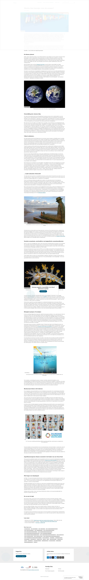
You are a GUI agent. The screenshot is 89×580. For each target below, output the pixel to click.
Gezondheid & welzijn (58, 537)
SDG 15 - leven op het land (38, 536)
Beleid (48, 539)
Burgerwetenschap (45, 540)
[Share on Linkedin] (48, 557)
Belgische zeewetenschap (28, 542)
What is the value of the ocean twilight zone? (48, 521)
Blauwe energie (26, 539)
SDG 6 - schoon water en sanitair (48, 530)
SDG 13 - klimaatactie (60, 534)
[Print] (63, 557)
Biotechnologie (33, 539)
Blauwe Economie (52, 540)
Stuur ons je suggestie (21, 556)
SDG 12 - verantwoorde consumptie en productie (48, 534)
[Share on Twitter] (53, 557)
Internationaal (59, 539)
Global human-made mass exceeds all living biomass (43, 520)
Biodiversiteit (30, 540)
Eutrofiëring (52, 537)
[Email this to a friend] (60, 557)
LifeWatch (35, 542)
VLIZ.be (59, 568)
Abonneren (47, 568)
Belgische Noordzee (53, 539)
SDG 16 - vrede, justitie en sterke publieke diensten (51, 536)
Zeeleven (44, 539)
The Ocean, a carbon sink (40, 522)
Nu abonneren (43, 291)
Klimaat (25, 540)
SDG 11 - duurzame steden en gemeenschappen (31, 534)
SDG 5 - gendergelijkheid (38, 530)
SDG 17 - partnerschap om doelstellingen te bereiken (32, 537)
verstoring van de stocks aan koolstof (45, 326)
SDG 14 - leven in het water (28, 536)
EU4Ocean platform (42, 192)
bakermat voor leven (40, 64)
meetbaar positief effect (60, 236)
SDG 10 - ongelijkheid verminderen (45, 533)
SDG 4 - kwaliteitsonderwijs (29, 530)
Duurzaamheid (58, 540)
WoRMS (45, 296)
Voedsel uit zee (39, 539)
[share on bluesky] (55, 557)
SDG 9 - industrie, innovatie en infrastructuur (31, 533)
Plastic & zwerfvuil (46, 537)
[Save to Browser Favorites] (58, 557)
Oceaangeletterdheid (37, 540)
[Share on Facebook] (50, 557)
